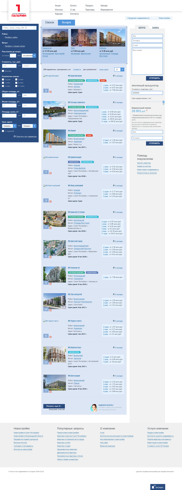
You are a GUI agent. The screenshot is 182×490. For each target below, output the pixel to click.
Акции (58, 5)
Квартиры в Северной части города (70, 439)
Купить (73, 5)
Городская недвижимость (139, 18)
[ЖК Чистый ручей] (54, 308)
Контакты (74, 14)
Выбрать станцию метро (15, 46)
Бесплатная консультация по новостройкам (116, 436)
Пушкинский (78, 84)
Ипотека (59, 9)
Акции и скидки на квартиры (67, 459)
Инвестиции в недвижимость (148, 170)
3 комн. (106, 90)
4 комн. (104, 119)
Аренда (104, 5)
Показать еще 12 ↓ (54, 406)
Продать (89, 5)
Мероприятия (107, 9)
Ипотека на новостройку (23, 449)
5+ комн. (105, 121)
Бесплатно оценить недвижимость (160, 436)
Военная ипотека (20, 443)
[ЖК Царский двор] (51, 76)
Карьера (59, 14)
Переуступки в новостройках (68, 433)
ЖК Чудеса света (75, 321)
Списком (49, 22)
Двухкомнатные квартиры (67, 453)
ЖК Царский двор (75, 76)
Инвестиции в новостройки (157, 443)
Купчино (77, 87)
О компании (107, 428)
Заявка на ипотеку (144, 166)
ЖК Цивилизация (74, 157)
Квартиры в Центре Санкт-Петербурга (71, 436)
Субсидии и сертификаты (23, 446)
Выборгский (78, 356)
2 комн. (106, 88)
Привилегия (47, 48)
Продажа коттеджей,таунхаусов (26, 439)
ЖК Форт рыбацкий (75, 185)
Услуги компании (157, 428)
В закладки (119, 76)
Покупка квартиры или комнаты (159, 439)
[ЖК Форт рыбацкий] (51, 186)
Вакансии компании (107, 446)
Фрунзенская (86, 54)
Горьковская (78, 279)
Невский (77, 165)
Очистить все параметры (26, 137)
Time (73, 48)
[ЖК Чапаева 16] (54, 282)
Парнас (77, 383)
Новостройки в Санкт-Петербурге (26, 433)
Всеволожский (79, 139)
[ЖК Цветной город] (54, 255)
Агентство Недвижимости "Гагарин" (18, 2)
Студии (106, 140)
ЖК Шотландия (74, 376)
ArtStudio (103, 48)
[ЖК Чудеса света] (50, 321)
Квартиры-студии (63, 446)
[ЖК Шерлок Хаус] (54, 362)
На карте (66, 22)
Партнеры (90, 9)
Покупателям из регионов (147, 173)
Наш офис (104, 443)
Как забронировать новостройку (112, 439)
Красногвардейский (81, 110)
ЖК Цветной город (75, 241)
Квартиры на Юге (63, 443)
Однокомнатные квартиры (67, 449)
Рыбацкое (77, 193)
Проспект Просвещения (83, 302)
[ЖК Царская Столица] (54, 226)
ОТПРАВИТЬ (154, 78)
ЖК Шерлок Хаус (74, 347)
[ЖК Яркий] (54, 145)
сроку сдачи (103, 69)
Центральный (105, 54)
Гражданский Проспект (82, 249)
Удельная (77, 358)
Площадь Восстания (81, 223)
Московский (75, 54)
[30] (163, 102)
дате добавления (89, 69)
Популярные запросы (70, 428)
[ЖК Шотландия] (54, 390)
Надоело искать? (106, 405)
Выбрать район (11, 37)
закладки (159, 487)
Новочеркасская (80, 113)
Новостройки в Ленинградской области (28, 436)
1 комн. (106, 85)
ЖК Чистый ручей (75, 294)
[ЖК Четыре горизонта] (54, 116)
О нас (73, 9)
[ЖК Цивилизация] (50, 157)
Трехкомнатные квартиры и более (70, 456)
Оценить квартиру (144, 163)
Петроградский (48, 54)
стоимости (77, 69)
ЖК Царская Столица (76, 212)
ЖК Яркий (72, 131)
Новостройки (164, 18)
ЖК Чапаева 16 (74, 268)
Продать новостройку (155, 433)
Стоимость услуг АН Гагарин (158, 446)
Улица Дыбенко (80, 168)
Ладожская (78, 142)
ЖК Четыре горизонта (76, 102)
